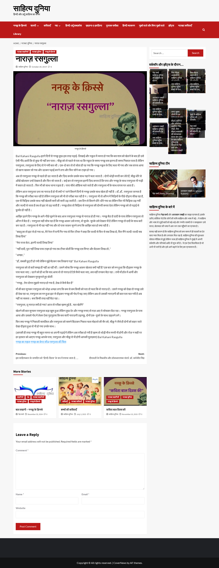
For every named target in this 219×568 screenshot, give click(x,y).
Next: (116, 356)
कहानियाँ (20, 397)
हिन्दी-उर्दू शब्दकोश (73, 25)
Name (20, 494)
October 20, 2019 (39, 67)
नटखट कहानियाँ (22, 51)
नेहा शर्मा (21, 414)
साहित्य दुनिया (31, 8)
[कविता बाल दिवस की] (125, 391)
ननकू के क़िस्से (20, 25)
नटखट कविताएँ (185, 25)
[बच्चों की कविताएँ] (80, 391)
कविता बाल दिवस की (116, 410)
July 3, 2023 (81, 414)
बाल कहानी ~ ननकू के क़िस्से (29, 410)
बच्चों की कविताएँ (69, 410)
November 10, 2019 (130, 414)
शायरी (33, 25)
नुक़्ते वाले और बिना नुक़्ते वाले (151, 25)
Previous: (47, 356)
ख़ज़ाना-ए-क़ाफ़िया (94, 25)
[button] (204, 30)
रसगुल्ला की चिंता (57, 341)
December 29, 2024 (35, 414)
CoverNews (119, 562)
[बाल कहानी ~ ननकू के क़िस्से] (34, 391)
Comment (22, 450)
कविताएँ (47, 25)
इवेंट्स (171, 25)
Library (17, 34)
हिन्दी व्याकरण (128, 25)
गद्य (56, 25)
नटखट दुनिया (36, 51)
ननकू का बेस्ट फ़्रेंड (40, 341)
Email (85, 494)
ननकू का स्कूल (23, 341)
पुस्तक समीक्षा (112, 25)
